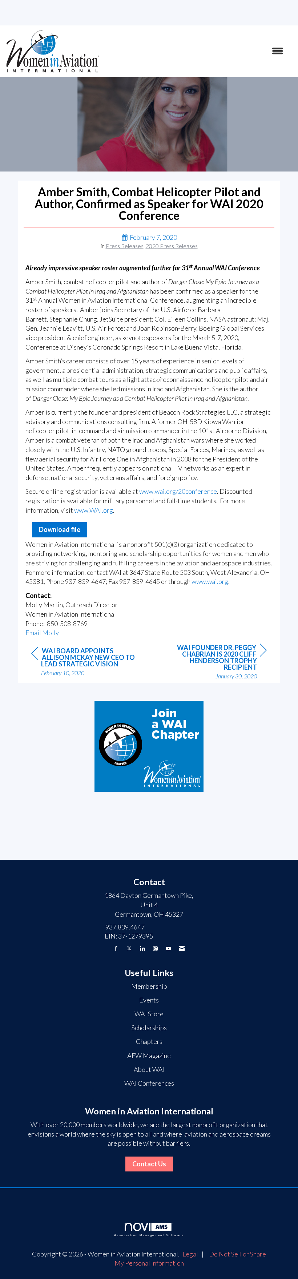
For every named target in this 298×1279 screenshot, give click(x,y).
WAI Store (149, 1014)
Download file (59, 529)
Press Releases (125, 245)
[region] (212, 662)
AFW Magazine (149, 1056)
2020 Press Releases (172, 245)
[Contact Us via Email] (182, 948)
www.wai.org (210, 581)
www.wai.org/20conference (178, 491)
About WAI (149, 1069)
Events (149, 1000)
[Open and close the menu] (195, 51)
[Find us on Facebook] (116, 948)
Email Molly (42, 633)
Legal (190, 1254)
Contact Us (149, 1164)
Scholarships (149, 1028)
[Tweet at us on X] (129, 948)
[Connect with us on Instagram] (155, 948)
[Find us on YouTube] (168, 948)
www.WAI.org (93, 510)
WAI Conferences (149, 1083)
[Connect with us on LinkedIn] (142, 948)
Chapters (149, 1041)
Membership (149, 986)
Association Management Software (149, 1235)
